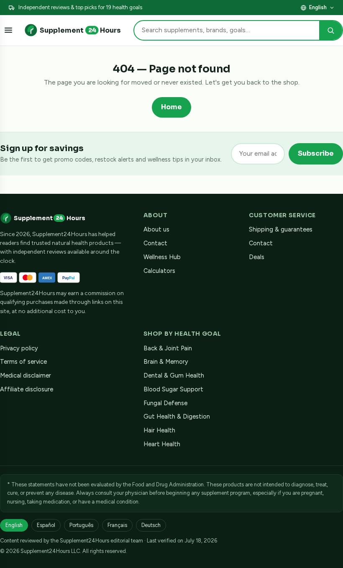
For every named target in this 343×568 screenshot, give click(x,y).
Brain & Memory (165, 361)
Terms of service (23, 361)
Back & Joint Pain (167, 348)
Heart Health (161, 444)
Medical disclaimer (25, 375)
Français (117, 525)
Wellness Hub (162, 257)
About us (156, 229)
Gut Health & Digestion (176, 416)
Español (46, 525)
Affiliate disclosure (271, 7)
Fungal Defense (165, 403)
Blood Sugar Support (173, 389)
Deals (256, 257)
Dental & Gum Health (173, 375)
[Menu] (8, 30)
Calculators (159, 271)
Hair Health (159, 430)
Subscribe (316, 153)
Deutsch (151, 525)
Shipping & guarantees (280, 229)
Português (81, 525)
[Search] (330, 30)
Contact (155, 243)
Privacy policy (19, 348)
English (318, 7)
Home (171, 107)
